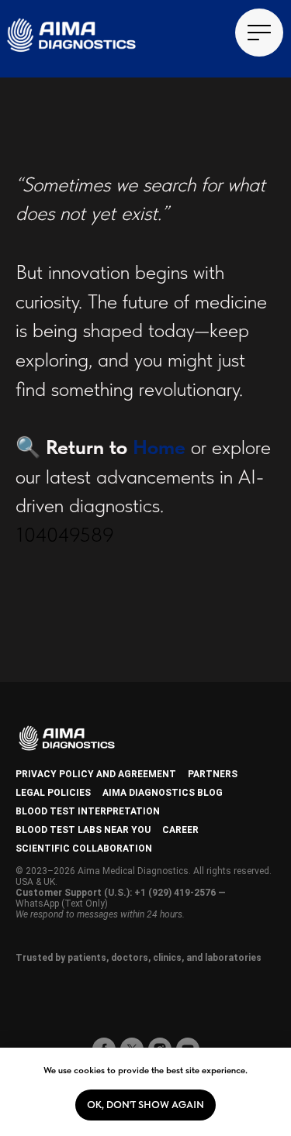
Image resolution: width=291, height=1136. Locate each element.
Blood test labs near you (83, 829)
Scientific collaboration (84, 848)
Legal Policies (53, 792)
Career (180, 829)
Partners (212, 774)
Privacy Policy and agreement (96, 774)
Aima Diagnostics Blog (162, 792)
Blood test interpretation (88, 811)
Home (159, 447)
